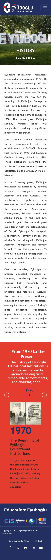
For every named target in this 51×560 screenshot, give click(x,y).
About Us (20, 58)
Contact (38, 540)
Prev (4, 394)
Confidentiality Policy (19, 540)
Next (46, 395)
